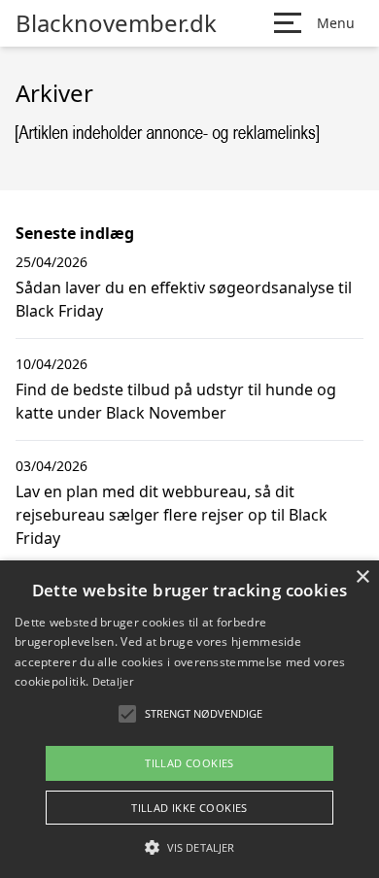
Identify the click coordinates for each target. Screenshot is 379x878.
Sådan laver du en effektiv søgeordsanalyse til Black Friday (184, 299)
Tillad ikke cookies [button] (189, 807)
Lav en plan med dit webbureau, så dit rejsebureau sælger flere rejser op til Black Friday (171, 515)
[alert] (189, 719)
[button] (189, 847)
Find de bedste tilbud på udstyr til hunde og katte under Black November (176, 401)
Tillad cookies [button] (189, 763)
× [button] (362, 577)
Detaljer (112, 681)
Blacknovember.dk (116, 23)
